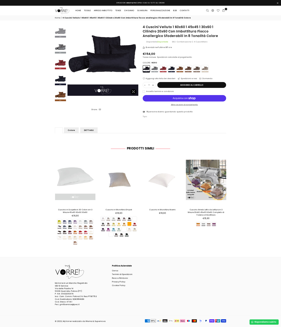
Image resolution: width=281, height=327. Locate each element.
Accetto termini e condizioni (160, 91)
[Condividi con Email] (100, 109)
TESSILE (87, 10)
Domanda (207, 78)
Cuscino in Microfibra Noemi (162, 209)
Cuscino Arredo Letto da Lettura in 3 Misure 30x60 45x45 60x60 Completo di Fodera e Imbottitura (206, 212)
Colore (71, 130)
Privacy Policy (118, 281)
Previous (70, 60)
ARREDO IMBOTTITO (103, 10)
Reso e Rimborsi (120, 278)
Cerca (115, 270)
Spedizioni (162, 57)
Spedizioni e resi (188, 78)
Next (135, 60)
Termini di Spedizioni (122, 274)
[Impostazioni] (212, 10)
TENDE (118, 10)
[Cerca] (207, 10)
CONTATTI (184, 10)
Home (78, 10)
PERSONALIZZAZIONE (160, 10)
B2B (175, 10)
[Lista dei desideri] (218, 10)
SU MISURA (142, 10)
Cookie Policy (118, 285)
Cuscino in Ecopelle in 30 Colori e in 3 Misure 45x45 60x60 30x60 (75, 211)
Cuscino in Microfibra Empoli (119, 209)
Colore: (150, 62)
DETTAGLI (89, 130)
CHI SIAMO (129, 10)
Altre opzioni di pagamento (184, 104)
